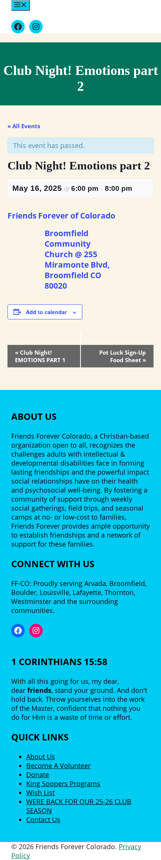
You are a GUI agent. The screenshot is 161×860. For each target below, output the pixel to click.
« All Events (23, 126)
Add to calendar (46, 312)
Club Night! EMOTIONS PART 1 (40, 356)
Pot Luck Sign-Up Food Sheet (122, 356)
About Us (40, 756)
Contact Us (43, 819)
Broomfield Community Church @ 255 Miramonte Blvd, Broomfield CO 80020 (77, 259)
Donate (37, 774)
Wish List (40, 792)
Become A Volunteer (58, 765)
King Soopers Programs (63, 783)
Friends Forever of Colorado (61, 215)
